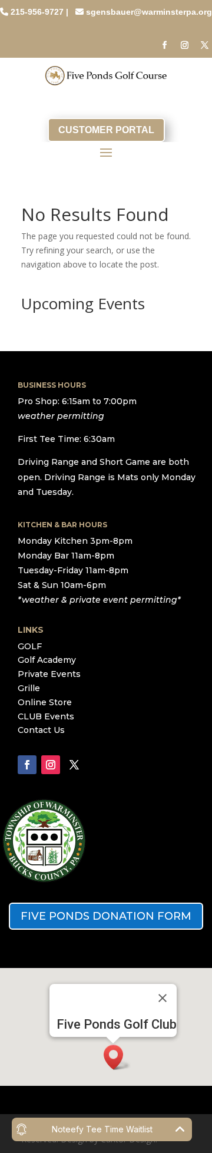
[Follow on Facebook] (164, 45)
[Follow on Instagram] (184, 45)
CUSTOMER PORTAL (106, 130)
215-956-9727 (37, 11)
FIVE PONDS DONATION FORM (106, 916)
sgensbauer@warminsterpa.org (149, 11)
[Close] (162, 998)
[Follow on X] (204, 45)
